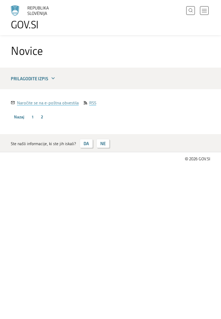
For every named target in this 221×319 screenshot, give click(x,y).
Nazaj (19, 117)
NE (103, 143)
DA (86, 143)
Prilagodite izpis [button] (29, 78)
